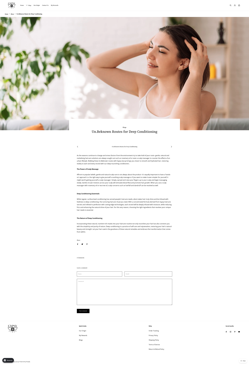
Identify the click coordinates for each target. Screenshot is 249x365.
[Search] (230, 5)
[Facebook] (226, 332)
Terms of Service (154, 345)
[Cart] (239, 5)
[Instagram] (230, 332)
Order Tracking (154, 331)
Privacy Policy (153, 335)
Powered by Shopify (24, 361)
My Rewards (83, 335)
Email (127, 274)
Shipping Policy (154, 340)
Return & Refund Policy (156, 349)
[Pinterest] (235, 332)
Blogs (12, 14)
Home (6, 14)
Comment (81, 281)
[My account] (235, 5)
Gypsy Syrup (15, 361)
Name (80, 274)
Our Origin (82, 331)
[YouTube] (239, 332)
